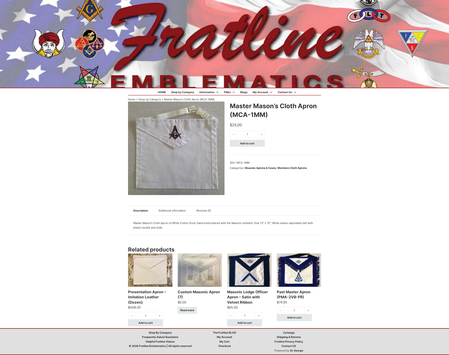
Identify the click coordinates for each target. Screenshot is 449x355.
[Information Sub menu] (217, 92)
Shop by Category (182, 92)
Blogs (243, 92)
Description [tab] (140, 210)
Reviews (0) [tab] (203, 210)
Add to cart (247, 143)
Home (131, 99)
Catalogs (289, 332)
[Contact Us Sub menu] (295, 92)
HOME (162, 92)
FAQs (227, 92)
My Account (260, 92)
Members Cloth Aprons (292, 168)
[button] (220, 106)
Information (206, 92)
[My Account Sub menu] (271, 92)
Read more (187, 310)
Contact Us (285, 92)
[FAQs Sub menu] (233, 92)
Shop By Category (160, 332)
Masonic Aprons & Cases (260, 168)
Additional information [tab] (172, 210)
